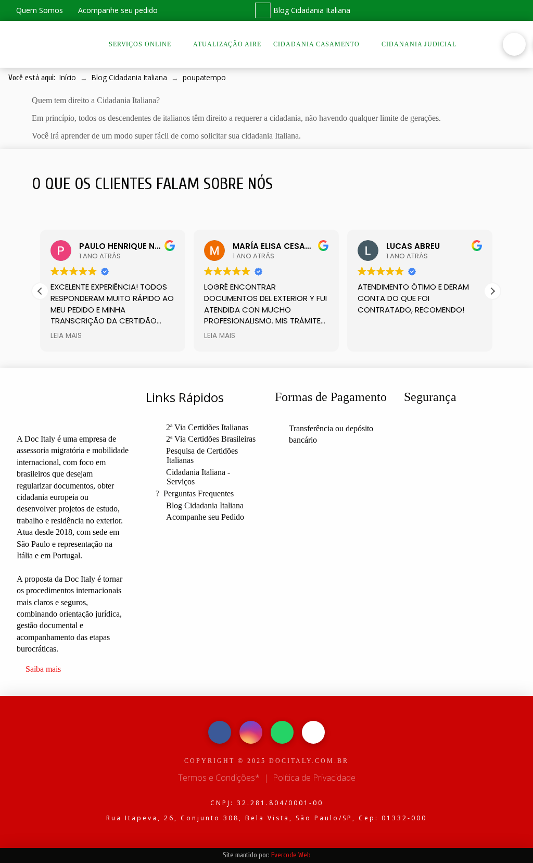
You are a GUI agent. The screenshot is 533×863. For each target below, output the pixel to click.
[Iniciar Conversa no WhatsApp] (495, 10)
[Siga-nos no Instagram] (477, 10)
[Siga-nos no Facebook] (457, 10)
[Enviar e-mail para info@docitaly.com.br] (313, 732)
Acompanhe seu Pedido (205, 516)
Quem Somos (38, 10)
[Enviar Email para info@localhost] (515, 10)
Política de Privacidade (314, 777)
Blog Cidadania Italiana (311, 10)
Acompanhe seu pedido (117, 10)
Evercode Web (291, 855)
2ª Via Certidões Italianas (207, 427)
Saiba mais (43, 669)
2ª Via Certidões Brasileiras (211, 438)
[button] (483, 44)
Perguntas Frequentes (198, 493)
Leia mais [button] (66, 336)
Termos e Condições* (219, 777)
